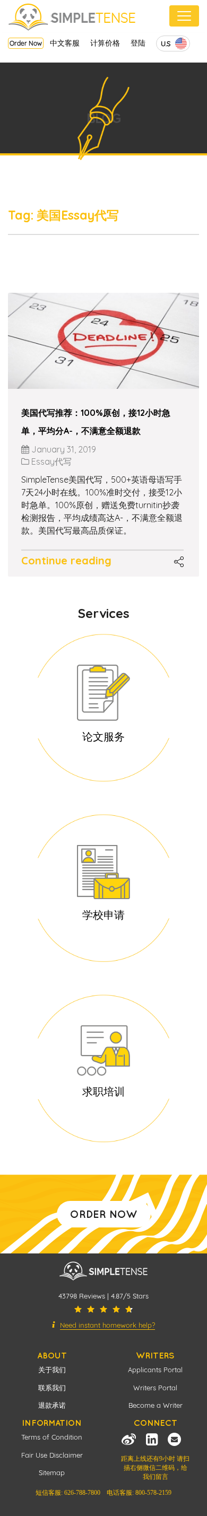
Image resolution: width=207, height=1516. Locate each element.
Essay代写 (51, 461)
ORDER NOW (103, 1214)
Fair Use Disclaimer (52, 1455)
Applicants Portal (155, 1369)
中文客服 (65, 43)
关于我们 (52, 1369)
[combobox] (173, 43)
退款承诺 (52, 1405)
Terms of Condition (51, 1437)
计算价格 (105, 43)
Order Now (26, 43)
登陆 (138, 43)
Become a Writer (155, 1405)
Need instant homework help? (107, 1325)
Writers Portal (155, 1387)
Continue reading (66, 560)
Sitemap (52, 1472)
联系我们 (52, 1387)
